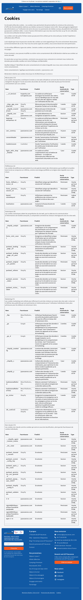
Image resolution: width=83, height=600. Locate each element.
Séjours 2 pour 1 (34, 556)
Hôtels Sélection (34, 559)
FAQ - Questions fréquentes (38, 538)
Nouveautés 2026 (35, 565)
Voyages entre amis (35, 581)
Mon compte (68, 8)
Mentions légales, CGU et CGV (30, 592)
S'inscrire (14, 548)
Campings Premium (35, 562)
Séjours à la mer (34, 572)
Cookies (58, 592)
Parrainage (32, 584)
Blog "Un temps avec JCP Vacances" (41, 541)
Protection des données (48, 592)
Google (23, 323)
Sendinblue (24, 409)
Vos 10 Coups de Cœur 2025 (38, 569)
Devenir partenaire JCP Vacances (39, 544)
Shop (22, 106)
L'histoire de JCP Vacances (37, 534)
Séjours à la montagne (36, 578)
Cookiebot (49, 74)
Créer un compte (66, 562)
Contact (32, 547)
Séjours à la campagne (36, 575)
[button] (60, 8)
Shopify (23, 104)
